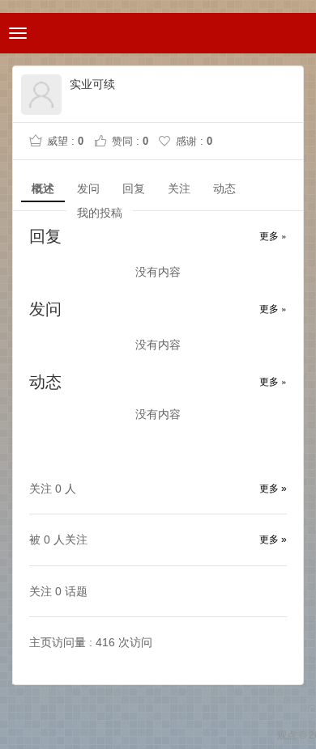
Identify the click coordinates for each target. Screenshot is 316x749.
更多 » (273, 235)
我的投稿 (99, 212)
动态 (224, 188)
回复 (133, 188)
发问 (88, 188)
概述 (43, 188)
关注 (179, 188)
